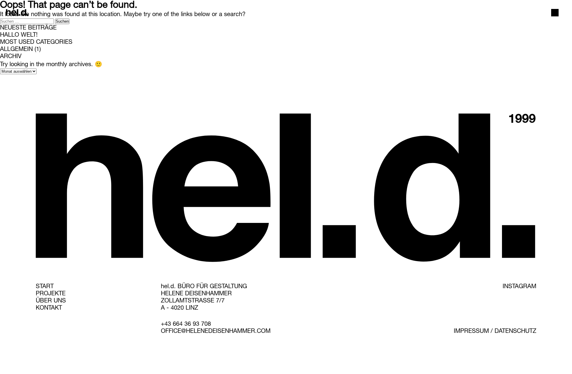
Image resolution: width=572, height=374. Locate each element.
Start (45, 287)
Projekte (51, 294)
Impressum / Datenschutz (495, 332)
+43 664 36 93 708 (186, 325)
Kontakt (49, 308)
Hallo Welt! (19, 35)
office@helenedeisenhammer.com (216, 332)
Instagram (519, 287)
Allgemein (16, 50)
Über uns (51, 301)
